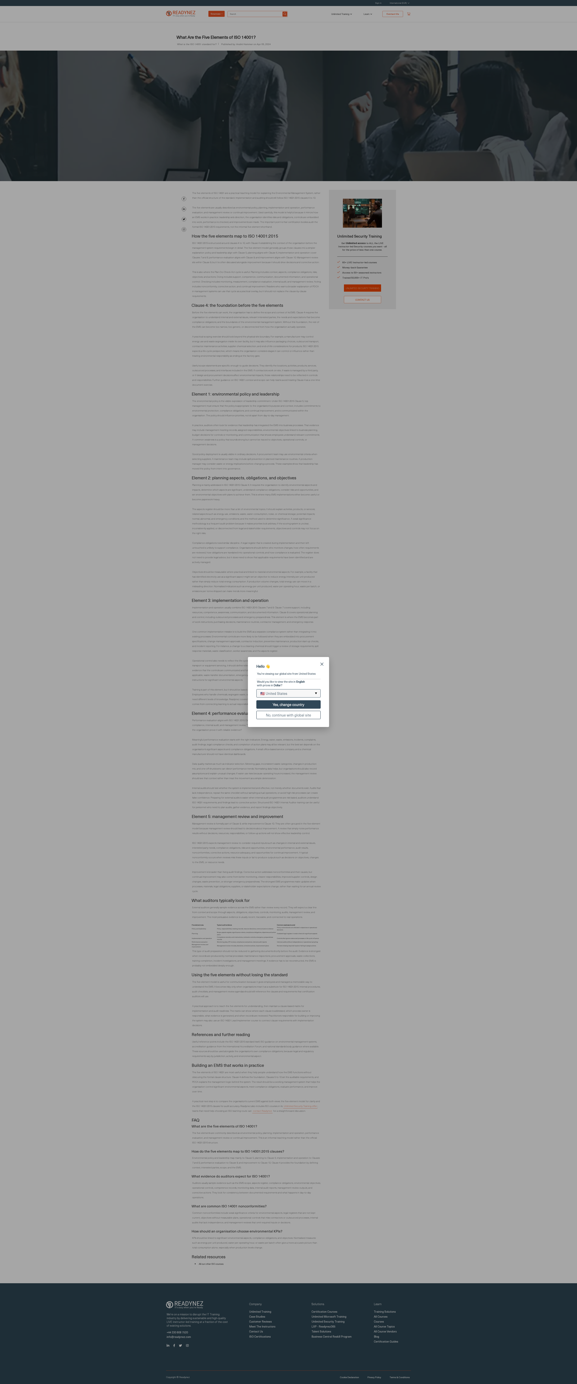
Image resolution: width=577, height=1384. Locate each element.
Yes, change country (288, 704)
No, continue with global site (288, 715)
